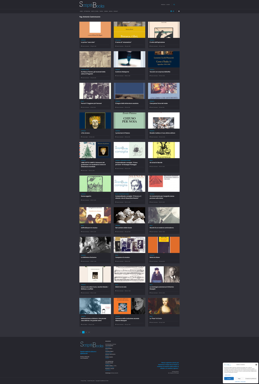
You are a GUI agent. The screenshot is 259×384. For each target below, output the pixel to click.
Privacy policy (243, 381)
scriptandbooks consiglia (125, 160)
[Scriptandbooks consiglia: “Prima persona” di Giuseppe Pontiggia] (129, 150)
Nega (239, 378)
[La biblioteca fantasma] (95, 245)
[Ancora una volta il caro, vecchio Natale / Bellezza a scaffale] (95, 274)
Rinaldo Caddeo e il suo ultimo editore (162, 133)
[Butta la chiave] (164, 245)
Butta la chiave (155, 257)
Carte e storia (94, 11)
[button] (256, 364)
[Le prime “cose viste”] (95, 30)
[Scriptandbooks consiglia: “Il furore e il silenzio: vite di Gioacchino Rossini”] (129, 184)
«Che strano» (85, 133)
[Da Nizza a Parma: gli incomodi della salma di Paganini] (95, 59)
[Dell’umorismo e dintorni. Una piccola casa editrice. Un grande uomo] (95, 306)
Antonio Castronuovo (85, 46)
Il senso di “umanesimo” (123, 42)
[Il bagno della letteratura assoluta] (129, 91)
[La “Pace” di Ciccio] (164, 306)
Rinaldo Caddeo (84, 170)
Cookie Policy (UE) (90, 380)
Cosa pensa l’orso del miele (159, 103)
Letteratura (87, 11)
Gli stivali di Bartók (156, 162)
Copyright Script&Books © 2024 (102, 380)
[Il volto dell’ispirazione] (164, 30)
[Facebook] (171, 11)
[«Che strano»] (95, 120)
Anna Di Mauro (84, 324)
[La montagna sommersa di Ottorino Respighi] (164, 274)
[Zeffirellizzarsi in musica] (95, 215)
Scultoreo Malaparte (122, 72)
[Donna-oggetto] (95, 184)
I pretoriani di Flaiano (122, 133)
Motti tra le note (120, 287)
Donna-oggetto (86, 196)
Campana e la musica (122, 257)
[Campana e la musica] (129, 245)
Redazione (163, 4)
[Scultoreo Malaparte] (129, 59)
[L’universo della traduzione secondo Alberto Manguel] (129, 306)
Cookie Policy (237, 381)
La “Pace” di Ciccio (156, 318)
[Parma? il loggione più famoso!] (95, 91)
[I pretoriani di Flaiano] (129, 120)
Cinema (106, 11)
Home (81, 11)
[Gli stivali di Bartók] (164, 150)
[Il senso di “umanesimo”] (129, 30)
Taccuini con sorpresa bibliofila (160, 72)
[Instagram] (173, 11)
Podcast (116, 11)
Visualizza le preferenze (250, 378)
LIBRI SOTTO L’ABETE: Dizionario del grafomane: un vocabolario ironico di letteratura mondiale (93, 164)
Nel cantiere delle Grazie (123, 228)
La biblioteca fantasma (88, 257)
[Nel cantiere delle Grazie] (129, 215)
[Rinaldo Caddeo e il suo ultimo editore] (164, 120)
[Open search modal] (174, 4)
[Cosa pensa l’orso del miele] (164, 91)
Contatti (168, 4)
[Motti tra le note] (129, 274)
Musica (111, 11)
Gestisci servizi (227, 374)
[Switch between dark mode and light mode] (179, 11)
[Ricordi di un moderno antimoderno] (164, 215)
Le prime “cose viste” (88, 42)
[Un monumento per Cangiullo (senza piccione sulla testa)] (164, 184)
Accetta (229, 378)
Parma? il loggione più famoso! (91, 103)
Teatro (101, 11)
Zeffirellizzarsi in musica (89, 228)
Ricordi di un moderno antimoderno (162, 228)
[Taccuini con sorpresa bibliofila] (164, 59)
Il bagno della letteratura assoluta (126, 103)
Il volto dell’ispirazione (157, 42)
